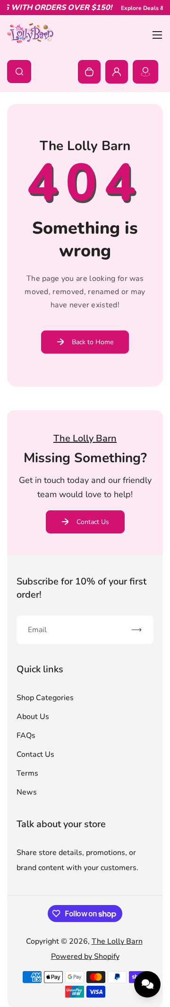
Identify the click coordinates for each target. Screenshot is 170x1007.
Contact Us (92, 521)
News (27, 792)
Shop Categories (45, 698)
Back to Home (92, 342)
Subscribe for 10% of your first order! (81, 588)
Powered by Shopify (85, 956)
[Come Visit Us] (145, 72)
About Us (33, 716)
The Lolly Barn (117, 941)
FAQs (26, 735)
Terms (27, 773)
